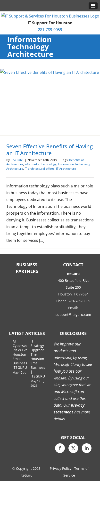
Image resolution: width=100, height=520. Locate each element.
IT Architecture (66, 169)
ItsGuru (26, 475)
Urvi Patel (17, 160)
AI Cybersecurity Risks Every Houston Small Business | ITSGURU (24, 354)
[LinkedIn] (87, 448)
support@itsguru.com (73, 314)
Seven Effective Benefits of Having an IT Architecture (49, 150)
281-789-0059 (50, 29)
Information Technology (41, 164)
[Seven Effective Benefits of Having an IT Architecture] (50, 102)
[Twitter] (73, 448)
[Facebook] (60, 448)
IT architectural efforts (40, 169)
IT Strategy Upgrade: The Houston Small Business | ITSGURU (38, 358)
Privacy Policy (60, 468)
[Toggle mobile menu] (93, 5)
